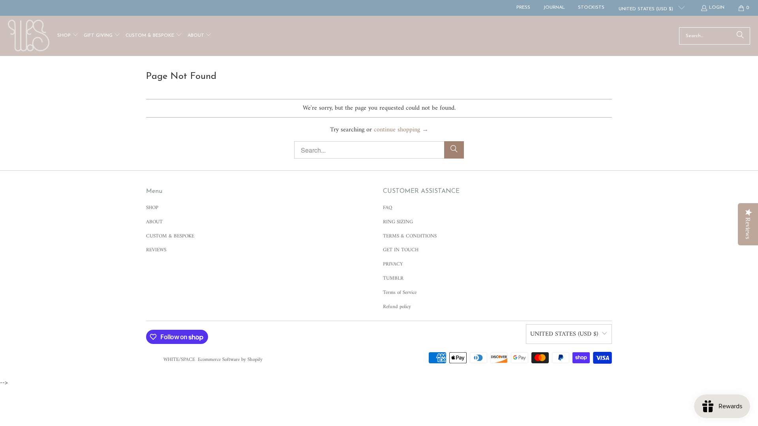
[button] (68, 36)
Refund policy (397, 306)
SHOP (152, 207)
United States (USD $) (647, 9)
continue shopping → (401, 129)
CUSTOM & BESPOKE (170, 236)
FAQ (387, 207)
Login (716, 7)
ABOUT (154, 221)
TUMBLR (393, 278)
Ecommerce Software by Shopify (230, 359)
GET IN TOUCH (400, 249)
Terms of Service (400, 292)
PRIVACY (393, 264)
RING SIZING (398, 221)
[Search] (740, 36)
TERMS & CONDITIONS (410, 236)
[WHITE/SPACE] (28, 36)
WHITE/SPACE (179, 359)
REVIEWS (156, 249)
